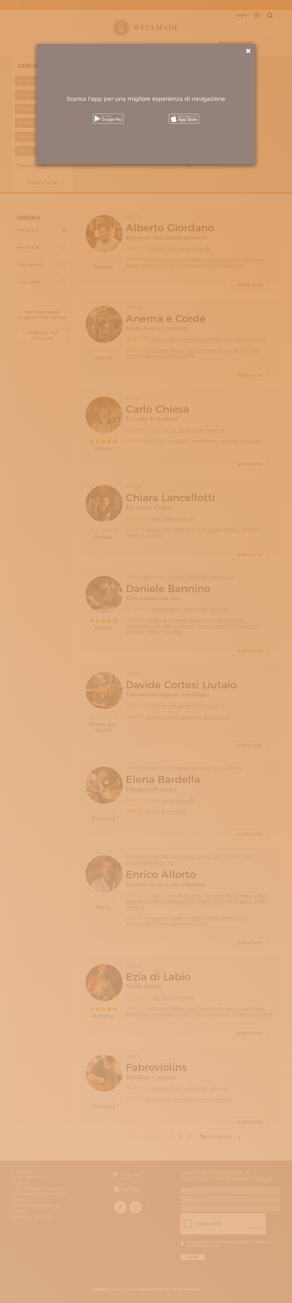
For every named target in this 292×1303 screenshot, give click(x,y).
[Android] (108, 119)
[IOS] (184, 119)
